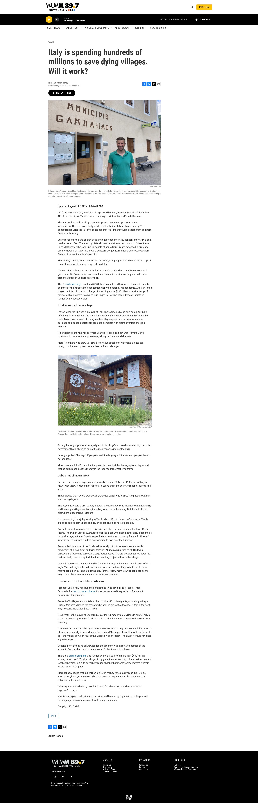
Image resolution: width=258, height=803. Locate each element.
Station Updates (110, 771)
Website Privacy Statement (185, 769)
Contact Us (143, 765)
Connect (139, 28)
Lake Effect (72, 28)
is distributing (73, 284)
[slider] (61, 19)
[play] (49, 19)
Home (49, 28)
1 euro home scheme (83, 591)
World (51, 42)
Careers (142, 767)
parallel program (77, 655)
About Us (107, 765)
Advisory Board (109, 769)
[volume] (57, 20)
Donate (205, 7)
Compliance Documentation (186, 767)
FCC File (177, 765)
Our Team (107, 767)
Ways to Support (159, 28)
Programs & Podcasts (97, 28)
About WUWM (122, 28)
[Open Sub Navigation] (62, 28)
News (57, 28)
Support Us (143, 769)
